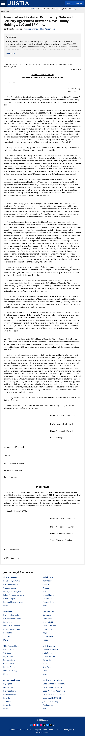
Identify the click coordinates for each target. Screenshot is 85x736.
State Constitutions (50, 649)
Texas (44, 670)
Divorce (45, 588)
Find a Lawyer (10, 577)
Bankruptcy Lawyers (11, 581)
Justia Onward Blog (50, 701)
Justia (3, 9)
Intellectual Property (11, 626)
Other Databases (11, 680)
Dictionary (46, 615)
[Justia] (18, 3)
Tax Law (6, 636)
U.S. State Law (49, 646)
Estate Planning (49, 595)
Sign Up (79, 3)
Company (37, 730)
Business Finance (30, 29)
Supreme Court (9, 660)
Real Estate (8, 633)
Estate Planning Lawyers (13, 595)
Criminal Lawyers (10, 588)
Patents (6, 698)
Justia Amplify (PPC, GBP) (52, 698)
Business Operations (12, 618)
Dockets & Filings (10, 670)
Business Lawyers (10, 584)
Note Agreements (47, 29)
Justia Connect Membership (54, 684)
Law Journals (47, 629)
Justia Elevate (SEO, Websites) (54, 694)
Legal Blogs (8, 687)
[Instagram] (41, 725)
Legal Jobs (7, 684)
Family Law (46, 598)
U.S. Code (7, 653)
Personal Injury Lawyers (13, 602)
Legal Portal (27, 730)
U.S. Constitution (10, 649)
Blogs (44, 633)
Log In (69, 3)
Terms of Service (54, 730)
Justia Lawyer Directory (52, 687)
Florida (45, 663)
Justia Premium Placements (53, 691)
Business (7, 611)
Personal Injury (48, 602)
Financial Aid (47, 622)
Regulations (8, 656)
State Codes (47, 653)
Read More (10, 53)
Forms (10, 9)
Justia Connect (15, 730)
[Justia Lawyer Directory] (53, 725)
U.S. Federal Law (11, 646)
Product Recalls (9, 694)
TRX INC (33, 9)
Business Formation (11, 615)
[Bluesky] (47, 725)
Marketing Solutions (52, 680)
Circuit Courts (9, 663)
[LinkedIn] (31, 725)
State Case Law (48, 656)
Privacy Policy (68, 730)
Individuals (47, 577)
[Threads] (44, 725)
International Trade (11, 629)
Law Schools (48, 611)
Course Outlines (49, 626)
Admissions (47, 618)
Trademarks (8, 701)
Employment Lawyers (12, 591)
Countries (7, 705)
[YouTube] (34, 725)
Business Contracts (21, 9)
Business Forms (9, 691)
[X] (50, 725)
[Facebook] (37, 725)
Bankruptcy (47, 581)
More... (6, 605)
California (46, 660)
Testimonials (47, 705)
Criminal (45, 584)
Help (45, 730)
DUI (44, 591)
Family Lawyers (9, 598)
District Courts (9, 667)
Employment (8, 622)
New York (46, 667)
